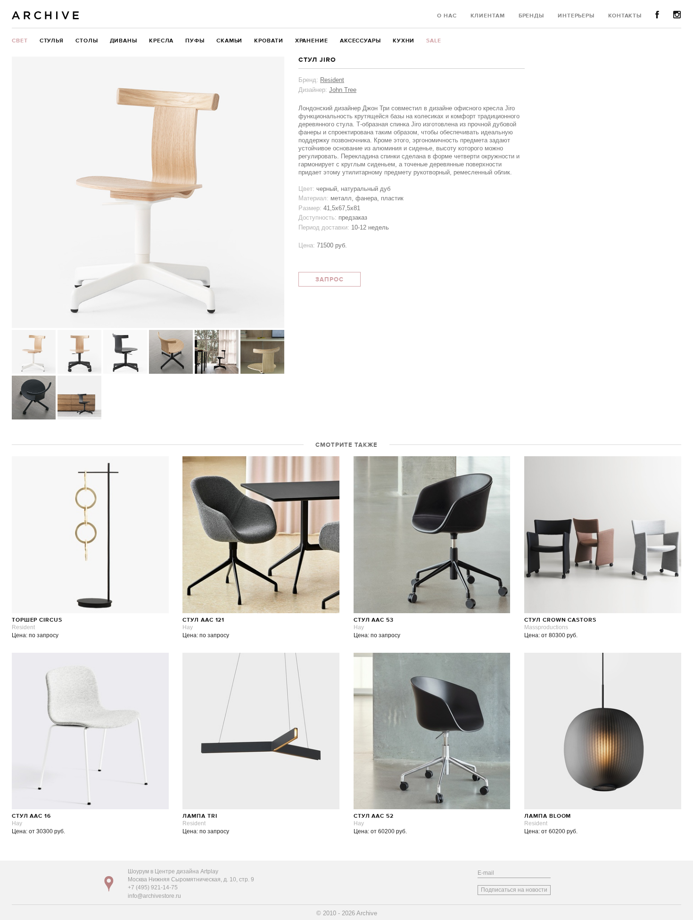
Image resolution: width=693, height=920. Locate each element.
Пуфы (195, 41)
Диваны (123, 41)
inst (677, 15)
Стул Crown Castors (560, 620)
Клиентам (487, 16)
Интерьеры (576, 16)
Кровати (268, 41)
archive (45, 15)
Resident (332, 79)
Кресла (161, 41)
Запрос (329, 280)
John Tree (342, 89)
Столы (86, 41)
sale (433, 41)
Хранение (311, 41)
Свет (20, 41)
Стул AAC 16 (31, 816)
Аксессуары (360, 41)
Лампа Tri (199, 816)
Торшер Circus (37, 620)
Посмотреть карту (109, 884)
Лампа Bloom (547, 816)
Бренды (531, 16)
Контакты (625, 16)
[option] (148, 192)
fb (657, 15)
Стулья (52, 41)
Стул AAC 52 (374, 816)
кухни (404, 41)
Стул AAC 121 (203, 620)
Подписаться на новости (514, 890)
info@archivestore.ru (154, 896)
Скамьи (229, 41)
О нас (447, 16)
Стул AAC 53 (374, 620)
